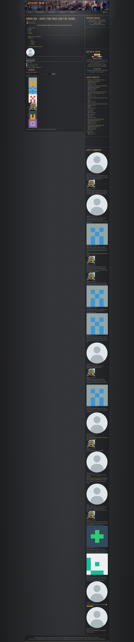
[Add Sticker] (27, 61)
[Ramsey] (33, 106)
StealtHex (104, 64)
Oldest (32, 44)
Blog (29, 12)
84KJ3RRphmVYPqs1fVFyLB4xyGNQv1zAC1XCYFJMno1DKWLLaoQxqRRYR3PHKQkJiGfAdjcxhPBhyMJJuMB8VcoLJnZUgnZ (97, 61)
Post (53, 74)
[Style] (33, 61)
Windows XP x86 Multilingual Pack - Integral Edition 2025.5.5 (96, 125)
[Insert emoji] (30, 61)
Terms (30, 29)
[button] (131, 639)
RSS (30, 30)
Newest (33, 43)
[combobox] (97, 12)
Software (52, 12)
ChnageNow (100, 64)
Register (31, 33)
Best (32, 40)
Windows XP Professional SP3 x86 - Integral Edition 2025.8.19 (96, 119)
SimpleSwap (94, 64)
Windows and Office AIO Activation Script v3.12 (97, 98)
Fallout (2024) (91, 114)
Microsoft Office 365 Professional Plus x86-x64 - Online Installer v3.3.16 (97, 92)
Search (106, 12)
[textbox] (54, 57)
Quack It (62, 12)
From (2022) (91, 110)
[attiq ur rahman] (33, 98)
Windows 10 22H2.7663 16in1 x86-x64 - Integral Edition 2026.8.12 (97, 86)
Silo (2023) (90, 131)
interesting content (51, 637)
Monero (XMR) (97, 58)
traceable (104, 66)
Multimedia (39, 12)
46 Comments (31, 23)
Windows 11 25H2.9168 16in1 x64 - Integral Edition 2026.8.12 (96, 80)
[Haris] (33, 81)
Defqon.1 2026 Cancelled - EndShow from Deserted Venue (98, 104)
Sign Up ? (39, 67)
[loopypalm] (33, 90)
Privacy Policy (102, 639)
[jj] (33, 115)
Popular (33, 41)
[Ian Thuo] (33, 123)
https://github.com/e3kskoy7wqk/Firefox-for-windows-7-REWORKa (97, 478)
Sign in (72, 12)
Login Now (31, 69)
